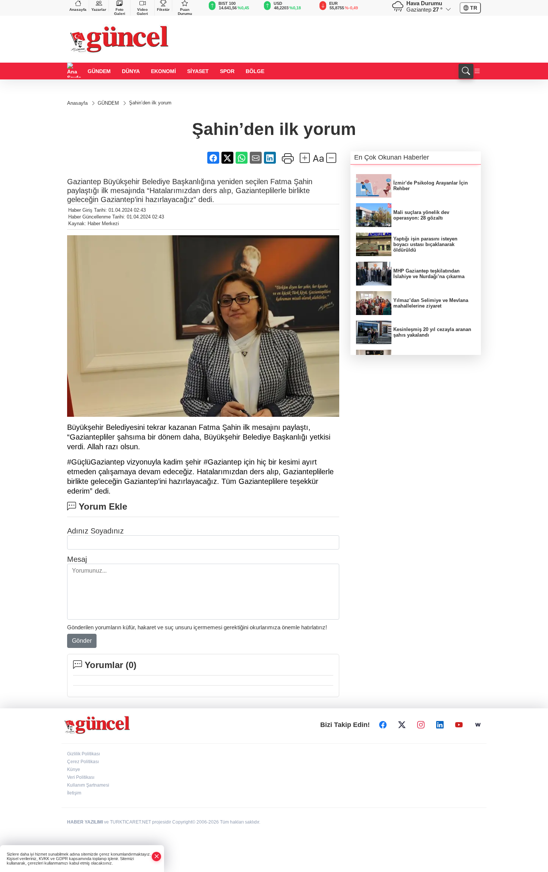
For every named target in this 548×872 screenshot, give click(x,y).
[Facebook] (382, 725)
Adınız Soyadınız (95, 531)
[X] (401, 725)
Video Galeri (142, 11)
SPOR (227, 71)
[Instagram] (420, 725)
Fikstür (163, 9)
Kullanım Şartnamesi (88, 785)
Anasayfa (77, 9)
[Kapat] (156, 856)
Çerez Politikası (83, 761)
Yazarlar (98, 9)
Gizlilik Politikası (83, 753)
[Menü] (477, 71)
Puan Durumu (185, 11)
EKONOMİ (163, 71)
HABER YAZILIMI (85, 822)
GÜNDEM (99, 71)
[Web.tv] (477, 725)
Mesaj (77, 559)
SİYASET (198, 71)
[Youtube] (458, 725)
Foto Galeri (119, 11)
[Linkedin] (439, 725)
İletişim (74, 793)
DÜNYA (131, 71)
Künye (73, 769)
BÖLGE (255, 71)
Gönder (82, 641)
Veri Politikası (80, 777)
